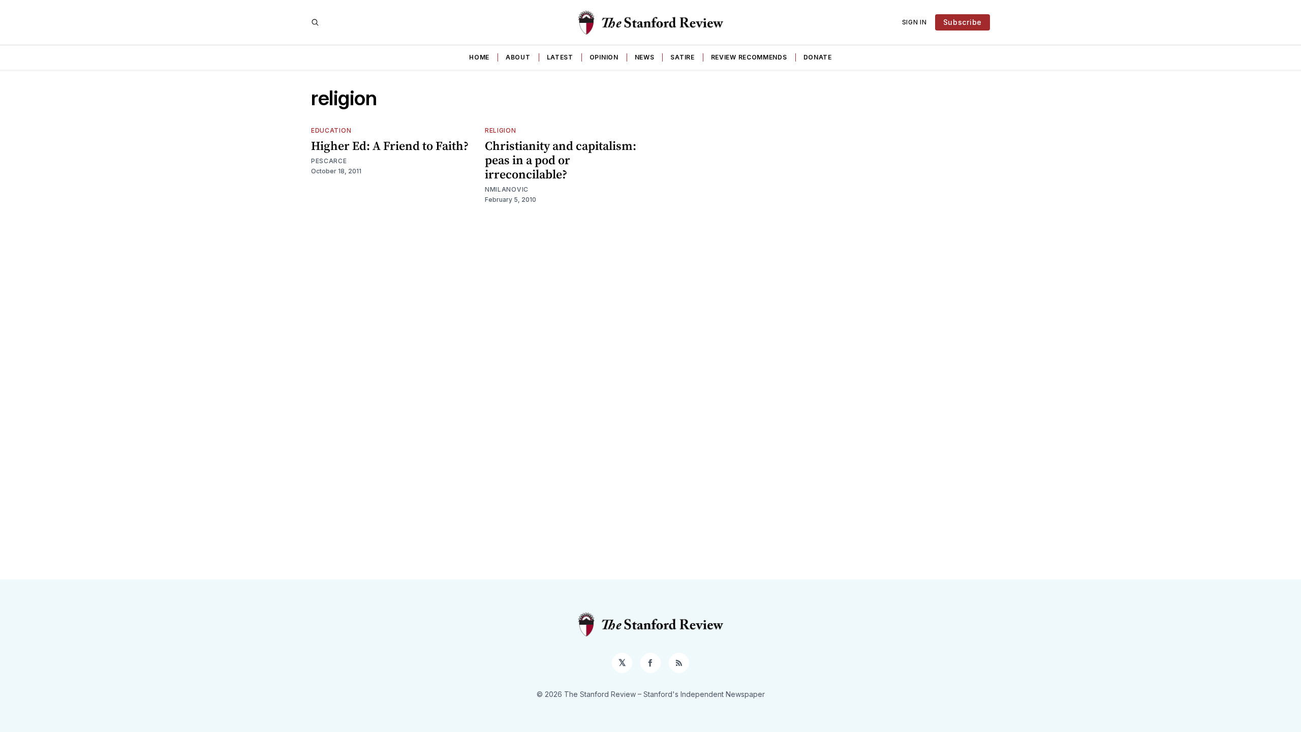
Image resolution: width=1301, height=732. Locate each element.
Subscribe (962, 22)
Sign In (914, 22)
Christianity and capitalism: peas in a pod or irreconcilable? (560, 159)
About (518, 57)
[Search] (315, 22)
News (645, 57)
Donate (817, 57)
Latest (560, 57)
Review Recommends (749, 57)
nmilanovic (507, 189)
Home (479, 57)
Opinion (604, 57)
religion (500, 130)
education (331, 130)
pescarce (329, 161)
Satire (682, 57)
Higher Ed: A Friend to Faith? (390, 145)
